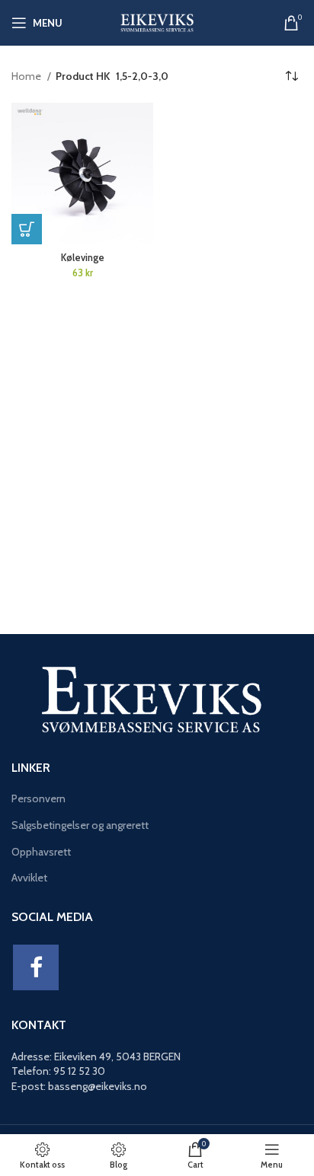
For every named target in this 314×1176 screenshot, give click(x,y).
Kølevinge (82, 257)
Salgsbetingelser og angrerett (80, 825)
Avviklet (29, 877)
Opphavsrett (41, 852)
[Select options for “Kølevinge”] (26, 229)
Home (27, 76)
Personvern (38, 798)
